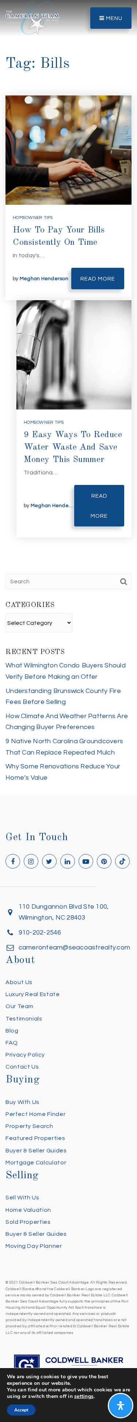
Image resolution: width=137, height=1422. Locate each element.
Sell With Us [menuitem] (22, 1197)
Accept (21, 1410)
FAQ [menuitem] (11, 1043)
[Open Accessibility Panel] (120, 1405)
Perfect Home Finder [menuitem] (35, 1114)
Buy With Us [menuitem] (22, 1102)
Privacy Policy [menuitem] (25, 1055)
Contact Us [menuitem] (22, 1067)
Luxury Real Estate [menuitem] (32, 994)
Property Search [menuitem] (29, 1126)
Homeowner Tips (33, 217)
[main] (68, 397)
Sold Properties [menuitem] (28, 1222)
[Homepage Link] (32, 17)
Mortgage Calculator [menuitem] (35, 1163)
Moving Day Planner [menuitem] (33, 1246)
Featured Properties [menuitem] (35, 1138)
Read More (97, 279)
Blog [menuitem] (12, 1031)
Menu (113, 18)
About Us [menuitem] (19, 982)
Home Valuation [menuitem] (28, 1210)
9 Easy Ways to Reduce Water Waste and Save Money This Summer (73, 447)
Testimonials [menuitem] (23, 1019)
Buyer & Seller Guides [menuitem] (35, 1150)
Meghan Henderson (44, 278)
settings (84, 1396)
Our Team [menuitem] (19, 1006)
